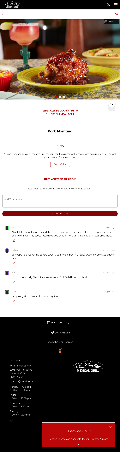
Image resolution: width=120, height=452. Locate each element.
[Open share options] (116, 14)
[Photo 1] (56, 97)
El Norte (87, 365)
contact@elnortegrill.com (23, 381)
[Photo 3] (64, 97)
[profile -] (108, 4)
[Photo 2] (60, 97)
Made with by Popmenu (38, 342)
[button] (3, 14)
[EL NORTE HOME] (15, 4)
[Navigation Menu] (116, 4)
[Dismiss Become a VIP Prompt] (110, 427)
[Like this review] (15, 240)
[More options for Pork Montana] (111, 104)
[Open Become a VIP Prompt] (78, 445)
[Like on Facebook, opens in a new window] (60, 351)
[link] (60, 164)
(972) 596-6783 (17, 377)
